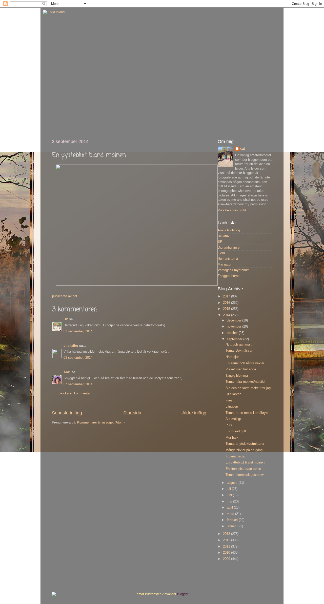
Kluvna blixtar (236, 456)
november (234, 326)
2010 (227, 552)
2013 (227, 534)
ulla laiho (71, 346)
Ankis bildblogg (229, 230)
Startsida (132, 412)
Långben (232, 406)
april (230, 507)
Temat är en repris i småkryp (247, 413)
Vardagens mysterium (234, 270)
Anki (67, 372)
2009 (227, 559)
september (235, 339)
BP (66, 319)
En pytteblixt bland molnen (245, 462)
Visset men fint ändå (241, 369)
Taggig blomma (237, 375)
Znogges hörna (228, 276)
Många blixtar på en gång (244, 450)
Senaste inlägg (67, 412)
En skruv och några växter (245, 363)
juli (229, 489)
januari (232, 526)
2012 (227, 540)
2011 (227, 546)
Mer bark (232, 437)
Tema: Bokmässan (239, 350)
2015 (227, 309)
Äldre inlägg (194, 412)
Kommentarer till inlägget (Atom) (101, 422)
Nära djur (232, 357)
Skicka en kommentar (74, 393)
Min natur (224, 264)
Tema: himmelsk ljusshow (245, 475)
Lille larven (233, 394)
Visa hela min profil (232, 210)
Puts (229, 425)
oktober (233, 333)
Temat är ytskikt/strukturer (245, 444)
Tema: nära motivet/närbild (245, 382)
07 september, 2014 (78, 384)
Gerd (221, 253)
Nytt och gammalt (239, 344)
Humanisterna (228, 258)
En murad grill (236, 431)
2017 (227, 296)
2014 (227, 315)
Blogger (182, 594)
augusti (232, 483)
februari (233, 520)
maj (230, 501)
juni (230, 495)
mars (231, 514)
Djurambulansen (229, 247)
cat (242, 148)
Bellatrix (224, 236)
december (234, 320)
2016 (227, 303)
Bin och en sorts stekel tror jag (248, 388)
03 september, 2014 (78, 331)
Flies (229, 400)
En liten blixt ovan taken (243, 469)
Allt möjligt (233, 419)
